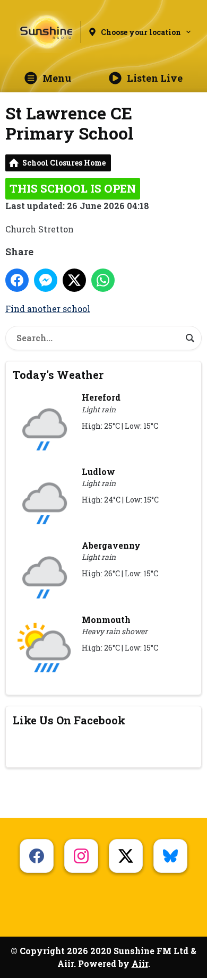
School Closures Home (64, 163)
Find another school (47, 308)
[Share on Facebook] (17, 280)
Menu (56, 78)
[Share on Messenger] (45, 280)
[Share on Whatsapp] (103, 280)
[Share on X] (74, 280)
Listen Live (155, 78)
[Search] (190, 338)
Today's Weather (58, 375)
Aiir (140, 963)
